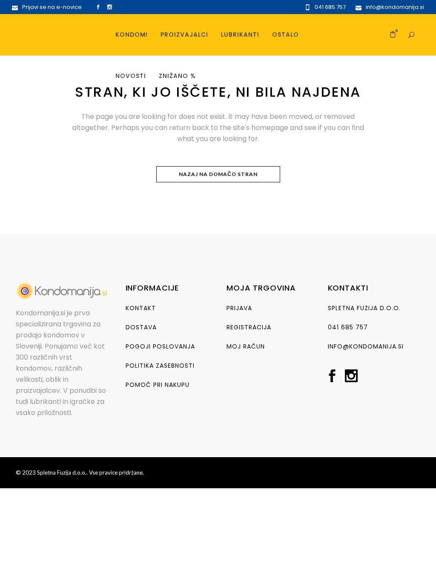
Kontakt (141, 308)
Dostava (141, 327)
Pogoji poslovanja (160, 346)
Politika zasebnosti (160, 365)
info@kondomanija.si (366, 346)
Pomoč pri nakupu (157, 384)
